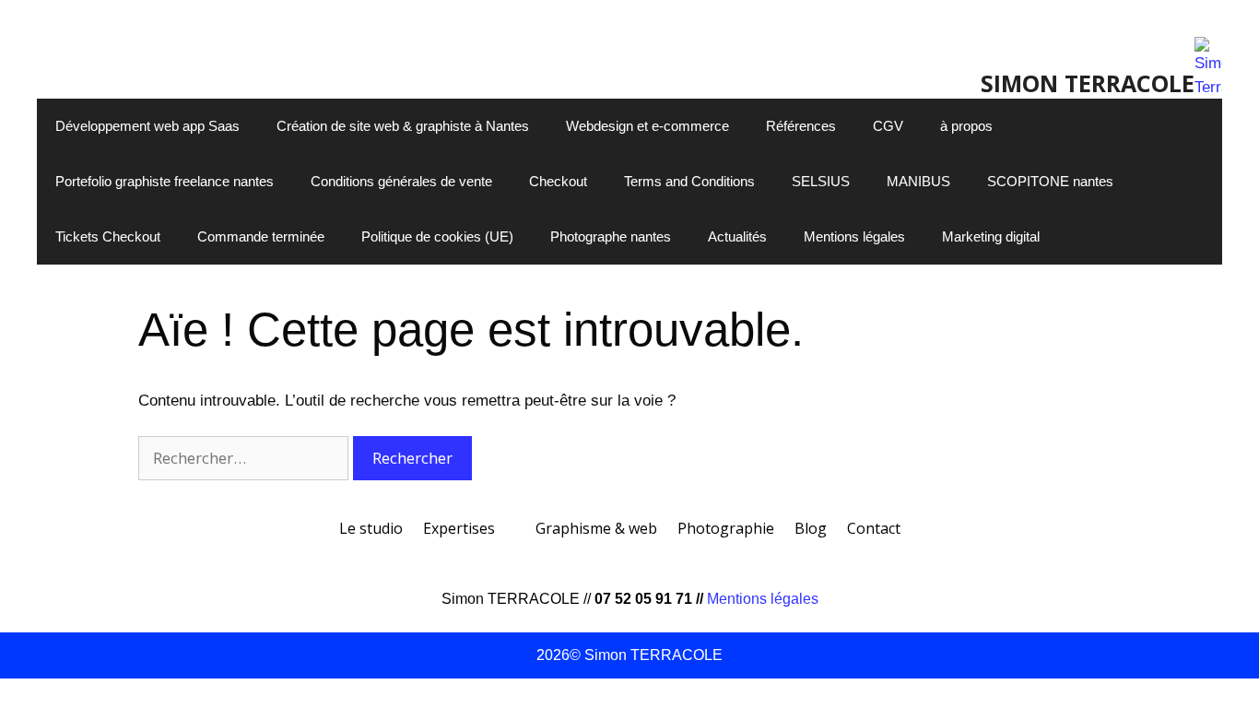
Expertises (459, 528)
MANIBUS (918, 181)
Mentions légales (854, 236)
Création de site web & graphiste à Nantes (403, 126)
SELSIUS (821, 181)
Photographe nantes (610, 236)
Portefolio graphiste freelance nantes (164, 181)
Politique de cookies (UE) (437, 236)
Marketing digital (991, 236)
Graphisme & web (596, 528)
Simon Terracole (1087, 83)
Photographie (725, 528)
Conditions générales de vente (401, 181)
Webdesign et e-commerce (647, 126)
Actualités (737, 236)
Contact (873, 528)
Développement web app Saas (147, 126)
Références (801, 126)
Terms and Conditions (689, 181)
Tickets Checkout (107, 236)
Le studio (371, 528)
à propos (966, 126)
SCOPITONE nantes (1050, 181)
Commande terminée (260, 236)
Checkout (558, 181)
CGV (888, 126)
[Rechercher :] (245, 458)
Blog (810, 528)
